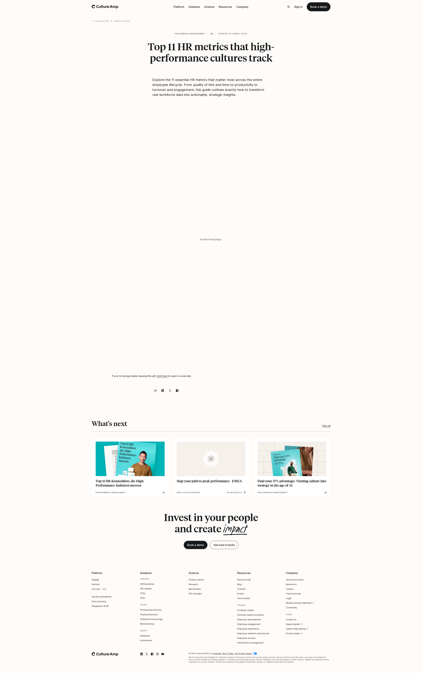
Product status (293, 633)
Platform (179, 6)
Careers (290, 589)
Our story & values (295, 579)
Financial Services (149, 614)
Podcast (241, 589)
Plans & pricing (99, 601)
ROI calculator (195, 593)
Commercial (146, 640)
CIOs (142, 598)
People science (196, 579)
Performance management (190, 34)
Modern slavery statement (299, 603)
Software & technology (151, 619)
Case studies (243, 598)
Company (242, 6)
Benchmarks (195, 589)
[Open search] (289, 7)
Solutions (194, 6)
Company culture (245, 610)
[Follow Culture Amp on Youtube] (162, 654)
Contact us (291, 619)
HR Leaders (146, 588)
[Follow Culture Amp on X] (146, 654)
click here (162, 376)
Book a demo (318, 6)
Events (240, 593)
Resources (225, 6)
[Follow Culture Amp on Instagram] (157, 654)
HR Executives (147, 584)
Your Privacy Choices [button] (243, 653)
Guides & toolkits (122, 21)
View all (326, 425)
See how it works (224, 545)
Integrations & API (100, 606)
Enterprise (145, 636)
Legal (288, 598)
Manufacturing (147, 624)
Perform (96, 584)
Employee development (249, 619)
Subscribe (217, 653)
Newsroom (291, 584)
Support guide (293, 624)
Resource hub (102, 21)
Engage (95, 579)
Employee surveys (246, 638)
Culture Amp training (295, 629)
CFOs (143, 593)
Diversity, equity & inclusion (250, 615)
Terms (224, 653)
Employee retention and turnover (253, 633)
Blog (239, 584)
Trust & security (293, 593)
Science (209, 6)
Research (193, 584)
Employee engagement (248, 624)
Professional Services (151, 610)
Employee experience (248, 629)
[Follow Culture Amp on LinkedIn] (141, 654)
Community (291, 607)
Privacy (231, 653)
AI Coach (96, 589)
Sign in (298, 6)
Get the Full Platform (101, 597)
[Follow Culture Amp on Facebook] (152, 654)
